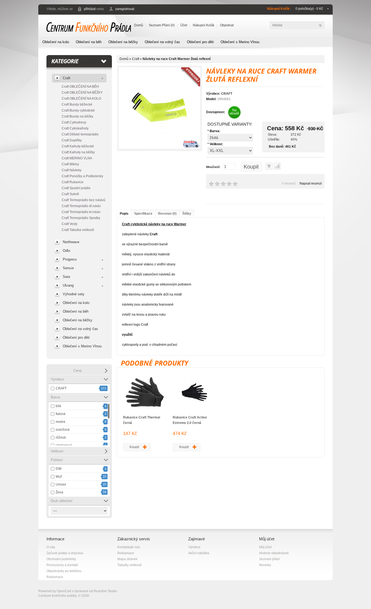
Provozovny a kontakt (62, 565)
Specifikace (143, 213)
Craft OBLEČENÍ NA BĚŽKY (82, 92)
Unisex (61, 484)
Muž (59, 476)
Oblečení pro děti (200, 42)
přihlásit (90, 9)
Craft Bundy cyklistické (78, 110)
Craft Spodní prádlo (76, 188)
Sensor (68, 268)
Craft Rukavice (72, 182)
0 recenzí (288, 183)
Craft (66, 78)
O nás (50, 547)
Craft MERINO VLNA (77, 158)
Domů (138, 25)
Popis (124, 213)
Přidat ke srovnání (277, 166)
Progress (70, 259)
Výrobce (194, 547)
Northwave (71, 242)
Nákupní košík (203, 25)
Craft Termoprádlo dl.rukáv (81, 206)
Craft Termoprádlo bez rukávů (83, 200)
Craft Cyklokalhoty (75, 128)
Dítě (59, 469)
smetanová (64, 445)
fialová (60, 414)
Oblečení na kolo (55, 42)
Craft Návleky (71, 170)
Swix (66, 277)
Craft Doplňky (72, 140)
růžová (61, 437)
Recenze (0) (167, 213)
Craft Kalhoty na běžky (78, 152)
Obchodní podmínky (61, 559)
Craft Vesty (69, 224)
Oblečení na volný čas (162, 42)
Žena (59, 492)
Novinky (265, 565)
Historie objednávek (274, 553)
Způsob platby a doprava (64, 553)
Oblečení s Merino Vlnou (240, 42)
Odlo (66, 251)
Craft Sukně (70, 194)
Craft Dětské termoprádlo (80, 134)
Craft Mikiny (70, 164)
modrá (60, 422)
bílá (58, 406)
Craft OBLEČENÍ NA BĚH (80, 86)
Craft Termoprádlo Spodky (81, 218)
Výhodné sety (73, 294)
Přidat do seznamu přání (269, 166)
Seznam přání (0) (162, 25)
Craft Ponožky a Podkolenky (82, 176)
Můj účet (265, 547)
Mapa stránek (127, 559)
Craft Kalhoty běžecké (78, 146)
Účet (183, 25)
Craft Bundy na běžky (77, 116)
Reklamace (54, 577)
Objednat (227, 25)
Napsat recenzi (311, 183)
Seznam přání (269, 559)
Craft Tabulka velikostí (78, 230)
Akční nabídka (198, 553)
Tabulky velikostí (129, 565)
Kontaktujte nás (128, 547)
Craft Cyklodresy (74, 122)
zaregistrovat (124, 9)
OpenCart (64, 591)
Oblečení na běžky (123, 42)
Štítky (186, 213)
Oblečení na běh (89, 42)
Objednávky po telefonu (63, 571)
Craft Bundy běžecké (77, 104)
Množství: (213, 167)
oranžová (63, 430)
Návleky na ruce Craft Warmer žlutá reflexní (176, 59)
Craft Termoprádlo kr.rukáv (81, 212)
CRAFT (61, 388)
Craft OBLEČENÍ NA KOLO (81, 98)
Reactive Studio (105, 591)
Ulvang (68, 285)
